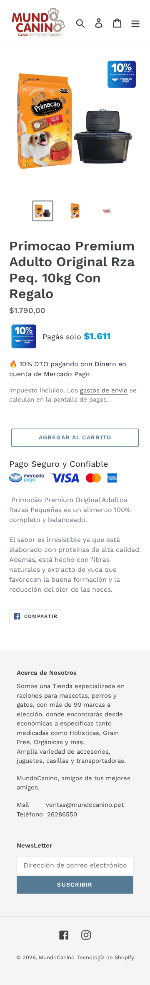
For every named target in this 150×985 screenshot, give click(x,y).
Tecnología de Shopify (105, 957)
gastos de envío (104, 390)
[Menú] (135, 23)
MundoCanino (57, 957)
